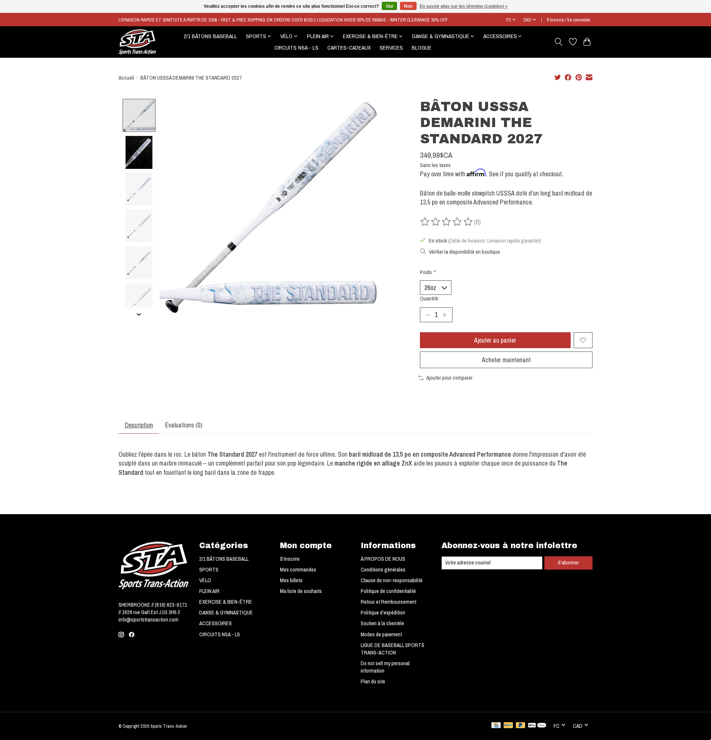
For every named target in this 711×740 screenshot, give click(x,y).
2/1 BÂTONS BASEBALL (210, 36)
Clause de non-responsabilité (392, 580)
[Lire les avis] (447, 222)
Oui (389, 6)
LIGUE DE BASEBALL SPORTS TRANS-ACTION (392, 648)
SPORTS (208, 569)
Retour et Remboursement (388, 602)
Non (408, 6)
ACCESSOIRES (215, 623)
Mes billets (291, 580)
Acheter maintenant (506, 360)
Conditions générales (383, 569)
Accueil (126, 77)
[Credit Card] (496, 726)
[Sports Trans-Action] (137, 42)
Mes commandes (298, 569)
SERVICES (391, 47)
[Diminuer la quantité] (428, 315)
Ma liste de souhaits (301, 591)
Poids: (428, 272)
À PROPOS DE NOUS (383, 559)
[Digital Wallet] (537, 726)
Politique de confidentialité (388, 591)
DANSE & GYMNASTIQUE (226, 612)
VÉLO (205, 580)
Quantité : (430, 298)
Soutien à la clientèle (382, 623)
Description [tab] (139, 425)
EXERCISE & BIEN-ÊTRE (225, 602)
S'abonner (568, 562)
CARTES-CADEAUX (349, 47)
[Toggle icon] (558, 42)
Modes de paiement (381, 634)
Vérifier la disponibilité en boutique (464, 252)
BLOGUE (421, 47)
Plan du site (373, 681)
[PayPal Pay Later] (520, 726)
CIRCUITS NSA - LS (296, 47)
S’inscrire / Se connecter (568, 20)
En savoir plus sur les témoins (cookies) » (464, 6)
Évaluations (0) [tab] (183, 425)
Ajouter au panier (495, 340)
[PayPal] (508, 726)
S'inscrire (290, 559)
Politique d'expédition (383, 612)
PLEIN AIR (209, 591)
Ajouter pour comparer (449, 377)
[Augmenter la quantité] (444, 315)
